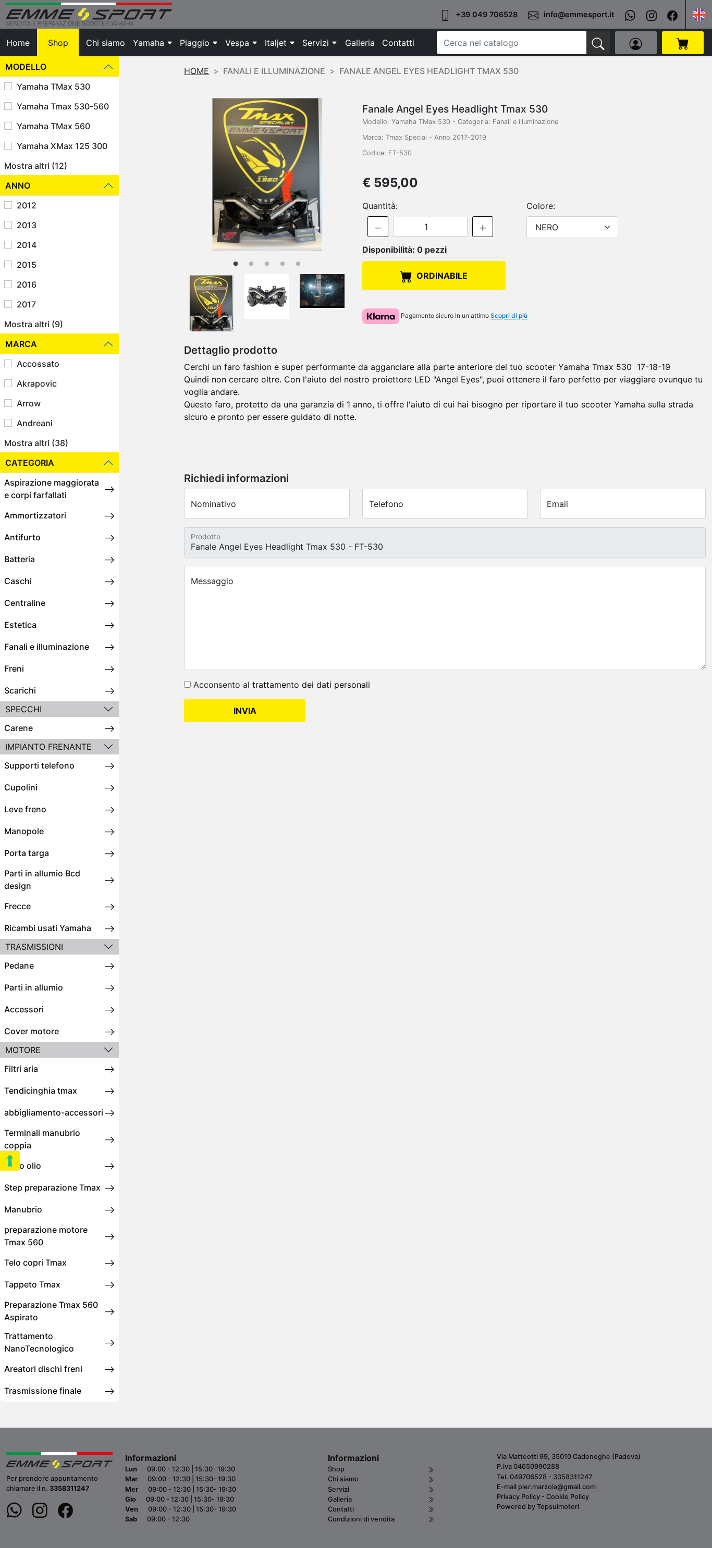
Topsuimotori (558, 1506)
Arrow (29, 403)
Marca (21, 344)
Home (18, 43)
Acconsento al (280, 684)
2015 (26, 264)
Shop (58, 43)
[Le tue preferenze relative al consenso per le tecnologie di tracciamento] (10, 1161)
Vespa (237, 43)
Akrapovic (37, 383)
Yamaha (148, 43)
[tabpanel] (267, 173)
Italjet (276, 43)
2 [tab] (251, 264)
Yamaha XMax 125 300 (62, 146)
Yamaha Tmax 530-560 (63, 106)
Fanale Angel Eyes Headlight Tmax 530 (429, 71)
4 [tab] (282, 264)
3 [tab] (267, 264)
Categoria (29, 462)
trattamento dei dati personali (311, 684)
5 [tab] (298, 264)
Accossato (38, 363)
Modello (25, 66)
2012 (26, 205)
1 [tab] (235, 264)
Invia (245, 710)
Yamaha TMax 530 (53, 86)
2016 (26, 284)
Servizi (315, 43)
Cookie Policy (567, 1497)
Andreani (35, 423)
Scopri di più (508, 316)
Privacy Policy (518, 1497)
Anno (17, 185)
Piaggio (195, 43)
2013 (26, 225)
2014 (26, 245)
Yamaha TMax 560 (53, 126)
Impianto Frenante (48, 746)
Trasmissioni (34, 947)
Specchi (23, 709)
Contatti (398, 43)
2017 (26, 304)
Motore (23, 1050)
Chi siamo (105, 43)
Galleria (360, 43)
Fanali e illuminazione (274, 71)
